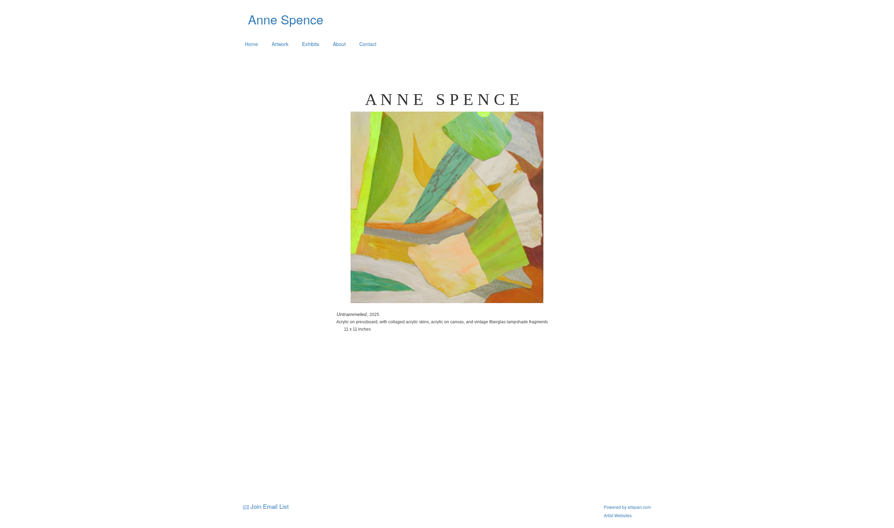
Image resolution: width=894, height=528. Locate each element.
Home (251, 43)
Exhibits (310, 43)
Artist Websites (618, 515)
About (339, 43)
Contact (367, 43)
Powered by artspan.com (627, 507)
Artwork (280, 43)
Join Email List (269, 506)
